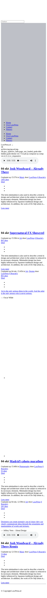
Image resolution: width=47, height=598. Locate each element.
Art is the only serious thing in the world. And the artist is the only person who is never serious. (22, 292)
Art (20, 238)
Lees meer (5, 208)
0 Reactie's (41, 177)
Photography (24, 466)
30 (4, 506)
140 (5, 180)
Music (21, 177)
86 (4, 240)
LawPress (33, 177)
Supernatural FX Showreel (27, 232)
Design (32, 271)
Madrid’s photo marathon (26, 461)
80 (4, 276)
